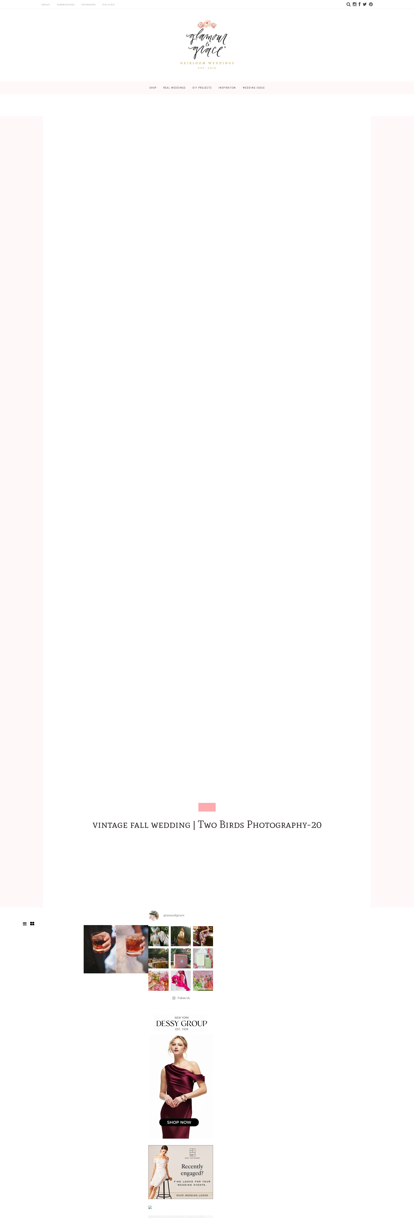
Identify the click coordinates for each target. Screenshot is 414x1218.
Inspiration (227, 87)
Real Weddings (174, 87)
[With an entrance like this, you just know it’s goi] (181, 936)
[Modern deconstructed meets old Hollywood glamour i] (203, 936)
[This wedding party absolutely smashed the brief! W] (203, 981)
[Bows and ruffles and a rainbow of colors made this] (203, 958)
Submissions (66, 4)
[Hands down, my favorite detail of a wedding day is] (181, 958)
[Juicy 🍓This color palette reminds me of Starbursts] (158, 981)
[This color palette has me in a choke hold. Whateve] (158, 958)
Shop (153, 87)
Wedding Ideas (254, 87)
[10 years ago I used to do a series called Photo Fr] (158, 936)
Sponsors (89, 4)
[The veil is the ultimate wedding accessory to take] (181, 981)
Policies (109, 4)
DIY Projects (202, 87)
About (45, 4)
